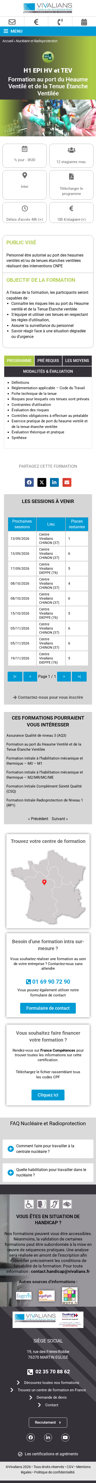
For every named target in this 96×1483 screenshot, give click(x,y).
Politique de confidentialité (54, 1472)
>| (79, 676)
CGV (70, 1467)
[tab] (19, 360)
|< (15, 676)
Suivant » (60, 818)
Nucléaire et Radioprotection (37, 41)
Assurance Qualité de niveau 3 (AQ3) (36, 735)
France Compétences (57, 1050)
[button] (11, 31)
